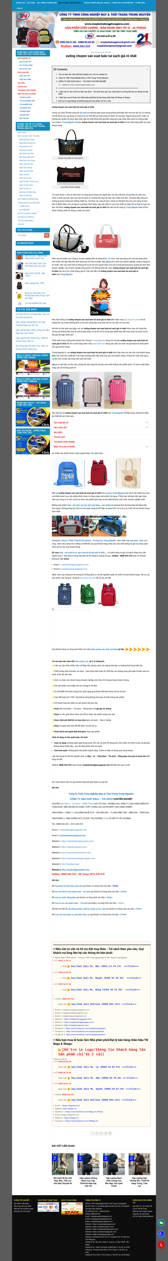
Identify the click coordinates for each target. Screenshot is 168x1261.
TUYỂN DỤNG (140, 3)
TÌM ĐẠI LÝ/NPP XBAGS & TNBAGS (97, 3)
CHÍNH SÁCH (24, 206)
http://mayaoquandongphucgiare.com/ (78, 858)
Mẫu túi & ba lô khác (27, 94)
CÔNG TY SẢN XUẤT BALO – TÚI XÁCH (91, 798)
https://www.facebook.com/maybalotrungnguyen (86, 1028)
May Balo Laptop (25, 150)
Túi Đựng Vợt (25, 108)
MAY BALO (64, 804)
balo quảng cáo (98, 649)
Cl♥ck (138, 909)
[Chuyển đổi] (147, 422)
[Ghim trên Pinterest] (106, 1134)
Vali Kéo (21, 83)
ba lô (74, 552)
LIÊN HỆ (20, 8)
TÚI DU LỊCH (59, 437)
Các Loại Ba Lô (24, 58)
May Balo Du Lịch (26, 146)
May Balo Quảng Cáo (27, 143)
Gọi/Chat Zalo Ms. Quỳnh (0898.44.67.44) (97, 1089)
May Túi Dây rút (25, 188)
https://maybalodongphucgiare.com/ (79, 1022)
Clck (120, 903)
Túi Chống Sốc (25, 104)
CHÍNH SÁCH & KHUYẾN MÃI (122, 3)
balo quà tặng (112, 649)
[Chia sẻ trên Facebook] (92, 1134)
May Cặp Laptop (25, 168)
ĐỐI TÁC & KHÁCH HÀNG (27, 213)
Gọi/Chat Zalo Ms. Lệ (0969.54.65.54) (95, 1067)
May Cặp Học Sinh (26, 164)
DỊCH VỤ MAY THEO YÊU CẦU (69, 3)
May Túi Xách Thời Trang (28, 181)
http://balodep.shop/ (70, 864)
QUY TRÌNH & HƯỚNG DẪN (47, 3)
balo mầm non (98, 343)
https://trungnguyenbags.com (103, 1234)
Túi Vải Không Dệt (27, 101)
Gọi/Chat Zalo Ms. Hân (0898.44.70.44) (96, 1078)
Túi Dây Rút (24, 115)
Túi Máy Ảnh (24, 111)
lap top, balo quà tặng (90, 505)
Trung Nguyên (98, 340)
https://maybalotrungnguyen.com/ (78, 1019)
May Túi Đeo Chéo (26, 185)
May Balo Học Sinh (26, 153)
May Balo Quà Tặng (26, 140)
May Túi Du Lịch (25, 178)
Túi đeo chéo (25, 97)
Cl (121, 891)
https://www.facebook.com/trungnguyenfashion (85, 1034)
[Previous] (51, 1172)
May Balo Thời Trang (27, 160)
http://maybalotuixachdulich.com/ (76, 852)
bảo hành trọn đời (87, 578)
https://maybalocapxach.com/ (76, 1025)
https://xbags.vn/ (69, 1109)
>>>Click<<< (129, 1004)
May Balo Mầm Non (26, 157)
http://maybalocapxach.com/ (74, 847)
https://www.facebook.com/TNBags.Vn (82, 1121)
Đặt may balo (132, 540)
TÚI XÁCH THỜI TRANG (64, 442)
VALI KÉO (58, 432)
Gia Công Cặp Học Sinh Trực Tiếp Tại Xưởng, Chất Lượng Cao (32, 347)
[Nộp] (46, 235)
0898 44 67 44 (64, 1083)
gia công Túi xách (131, 319)
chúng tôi (109, 505)
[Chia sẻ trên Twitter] (97, 1134)
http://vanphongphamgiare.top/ (76, 870)
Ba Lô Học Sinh (26, 65)
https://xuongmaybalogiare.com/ (104, 1224)
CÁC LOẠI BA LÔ (61, 422)
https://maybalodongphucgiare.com (77, 841)
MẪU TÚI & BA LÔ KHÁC (64, 447)
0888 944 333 (68, 999)
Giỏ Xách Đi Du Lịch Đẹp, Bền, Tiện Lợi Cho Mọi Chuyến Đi (32, 316)
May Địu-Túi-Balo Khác (28, 192)
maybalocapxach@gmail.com (74, 569)
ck (125, 891)
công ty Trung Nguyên (115, 493)
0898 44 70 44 (64, 1073)
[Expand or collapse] (147, 69)
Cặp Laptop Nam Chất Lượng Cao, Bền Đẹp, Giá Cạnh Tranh (32, 331)
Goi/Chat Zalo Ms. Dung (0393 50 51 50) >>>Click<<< (105, 989)
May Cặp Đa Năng (26, 171)
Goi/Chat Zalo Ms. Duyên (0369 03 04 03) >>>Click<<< (106, 978)
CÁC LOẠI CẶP (60, 427)
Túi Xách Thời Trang (27, 90)
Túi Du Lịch (22, 87)
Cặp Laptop (24, 76)
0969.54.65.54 (64, 1062)
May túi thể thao (25, 196)
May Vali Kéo (24, 175)
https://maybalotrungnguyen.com (104, 1232)
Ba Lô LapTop (25, 62)
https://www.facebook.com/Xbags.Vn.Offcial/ (84, 1112)
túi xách (83, 113)
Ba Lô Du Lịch (25, 69)
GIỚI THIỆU (31, 3)
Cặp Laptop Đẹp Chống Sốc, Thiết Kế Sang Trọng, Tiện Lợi (32, 339)
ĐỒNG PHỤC (87, 804)
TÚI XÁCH (76, 804)
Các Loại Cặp (23, 72)
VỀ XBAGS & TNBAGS (26, 217)
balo (61, 552)
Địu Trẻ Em (24, 118)
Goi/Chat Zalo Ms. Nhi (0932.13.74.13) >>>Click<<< (105, 966)
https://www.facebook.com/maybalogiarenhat (85, 1031)
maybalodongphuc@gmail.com (75, 564)
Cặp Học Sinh (25, 79)
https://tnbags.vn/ (71, 1118)
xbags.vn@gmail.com (71, 1105)
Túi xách (111, 258)
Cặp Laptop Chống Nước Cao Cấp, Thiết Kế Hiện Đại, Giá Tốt (30, 323)
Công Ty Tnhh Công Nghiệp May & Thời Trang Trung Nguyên (101, 793)
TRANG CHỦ (20, 3)
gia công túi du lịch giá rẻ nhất (91, 552)
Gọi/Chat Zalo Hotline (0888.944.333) (95, 1004)
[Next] (151, 1172)
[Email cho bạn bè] (101, 1134)
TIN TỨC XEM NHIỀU (25, 221)
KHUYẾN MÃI (24, 210)
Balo (105, 258)
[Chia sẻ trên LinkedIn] (110, 1134)
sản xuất (68, 552)
